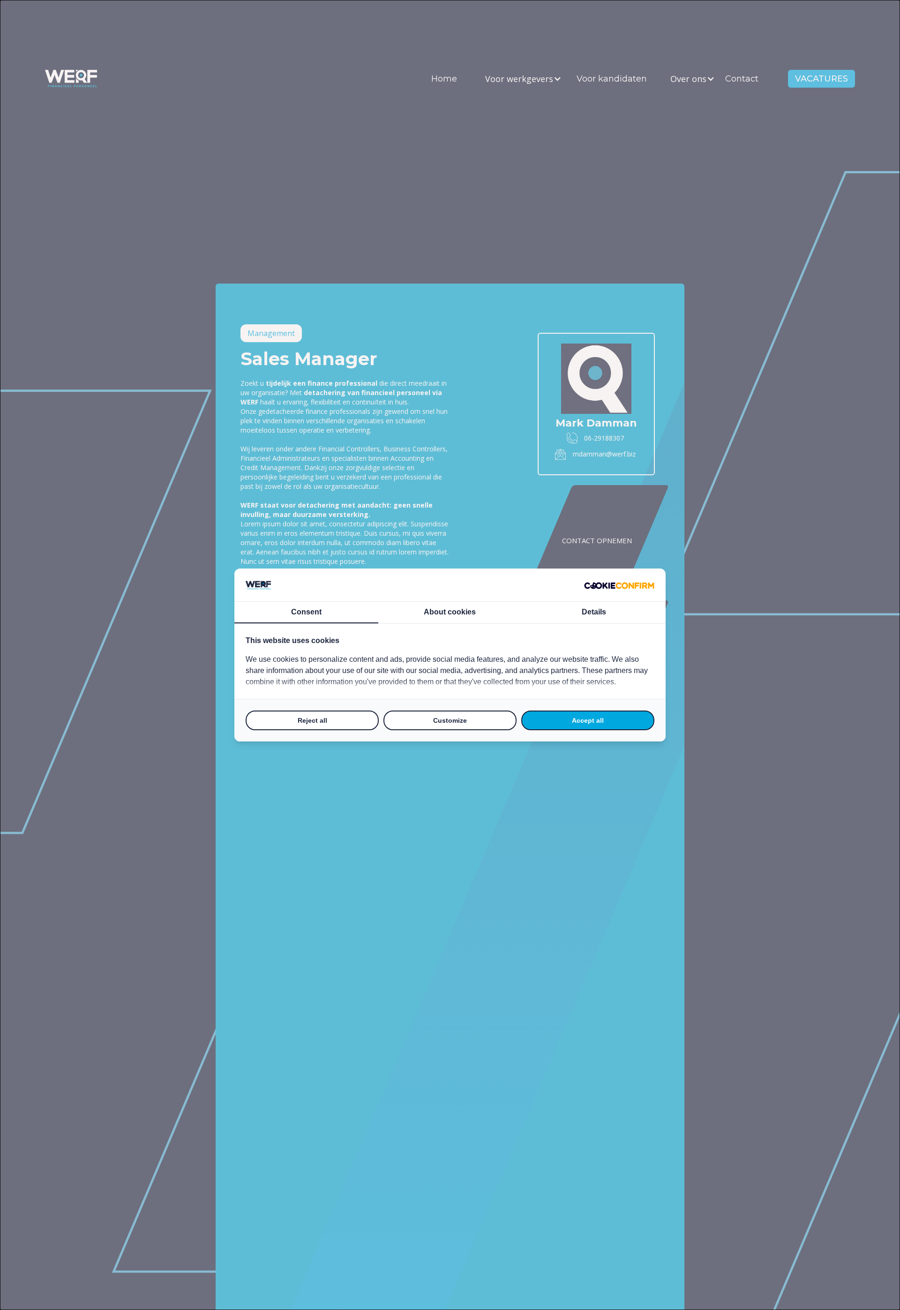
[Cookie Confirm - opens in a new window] (619, 585)
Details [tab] (594, 612)
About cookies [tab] (450, 612)
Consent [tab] (306, 612)
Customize (450, 720)
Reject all (312, 720)
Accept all (588, 720)
